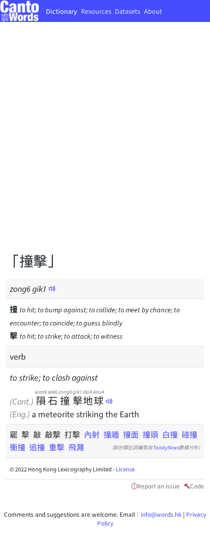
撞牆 (111, 434)
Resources (96, 11)
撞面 (131, 434)
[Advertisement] (105, 144)
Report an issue (158, 486)
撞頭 (150, 434)
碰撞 (189, 434)
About (153, 11)
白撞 (170, 434)
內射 (92, 434)
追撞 (37, 447)
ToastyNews (166, 447)
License (125, 469)
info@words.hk (161, 514)
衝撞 (17, 447)
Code (197, 486)
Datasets (127, 11)
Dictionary (61, 11)
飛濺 (76, 447)
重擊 (56, 447)
